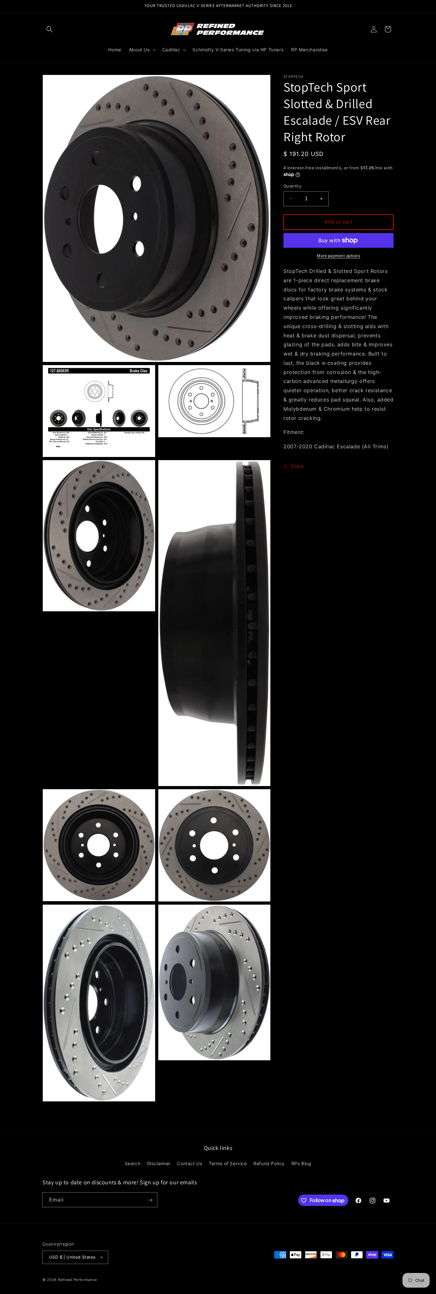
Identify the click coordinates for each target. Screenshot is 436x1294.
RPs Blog (301, 1163)
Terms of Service (228, 1163)
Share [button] (297, 466)
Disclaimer (158, 1163)
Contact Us (189, 1163)
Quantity (292, 185)
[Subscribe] (150, 1200)
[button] (49, 29)
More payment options (338, 255)
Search (133, 1163)
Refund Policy (269, 1163)
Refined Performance (77, 1279)
